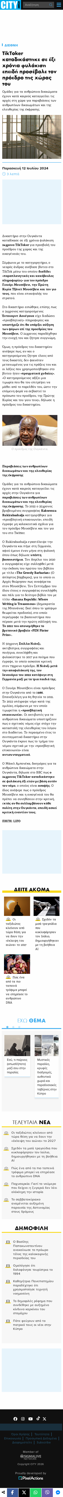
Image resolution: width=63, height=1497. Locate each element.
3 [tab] (18, 1026)
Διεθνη (11, 45)
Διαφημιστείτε (22, 1442)
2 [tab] (12, 1026)
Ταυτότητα (42, 1434)
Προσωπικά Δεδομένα (41, 1438)
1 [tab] (6, 1026)
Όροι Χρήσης (20, 1434)
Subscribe (44, 1442)
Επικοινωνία (12, 1438)
